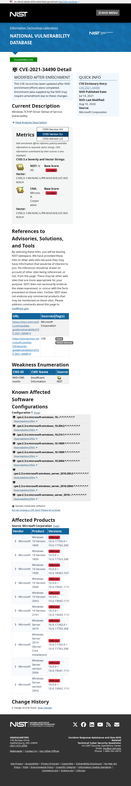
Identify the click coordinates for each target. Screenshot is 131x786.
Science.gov (67, 770)
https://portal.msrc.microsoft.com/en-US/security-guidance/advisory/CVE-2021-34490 (25, 346)
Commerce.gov (50, 770)
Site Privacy (17, 763)
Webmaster (16, 751)
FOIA (25, 767)
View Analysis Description (31, 122)
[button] (107, 13)
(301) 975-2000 (18, 745)
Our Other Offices (49, 751)
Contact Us (31, 751)
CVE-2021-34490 (89, 88)
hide (37, 412)
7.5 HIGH (51, 170)
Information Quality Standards (94, 767)
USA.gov (80, 770)
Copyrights (67, 763)
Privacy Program (50, 763)
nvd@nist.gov (20, 308)
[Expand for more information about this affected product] (15, 541)
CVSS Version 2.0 (53, 138)
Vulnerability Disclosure (89, 763)
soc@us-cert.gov (112, 748)
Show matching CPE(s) (24, 421)
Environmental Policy (42, 767)
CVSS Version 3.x (53, 134)
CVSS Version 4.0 (53, 129)
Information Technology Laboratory (34, 28)
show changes (45, 707)
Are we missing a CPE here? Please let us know (36, 510)
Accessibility (32, 763)
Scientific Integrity (66, 767)
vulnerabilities (23, 59)
